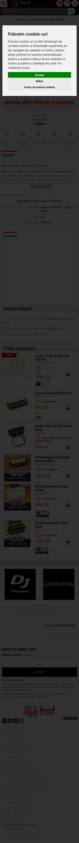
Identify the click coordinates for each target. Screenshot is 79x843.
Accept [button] (39, 74)
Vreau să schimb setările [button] (39, 87)
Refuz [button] (39, 81)
